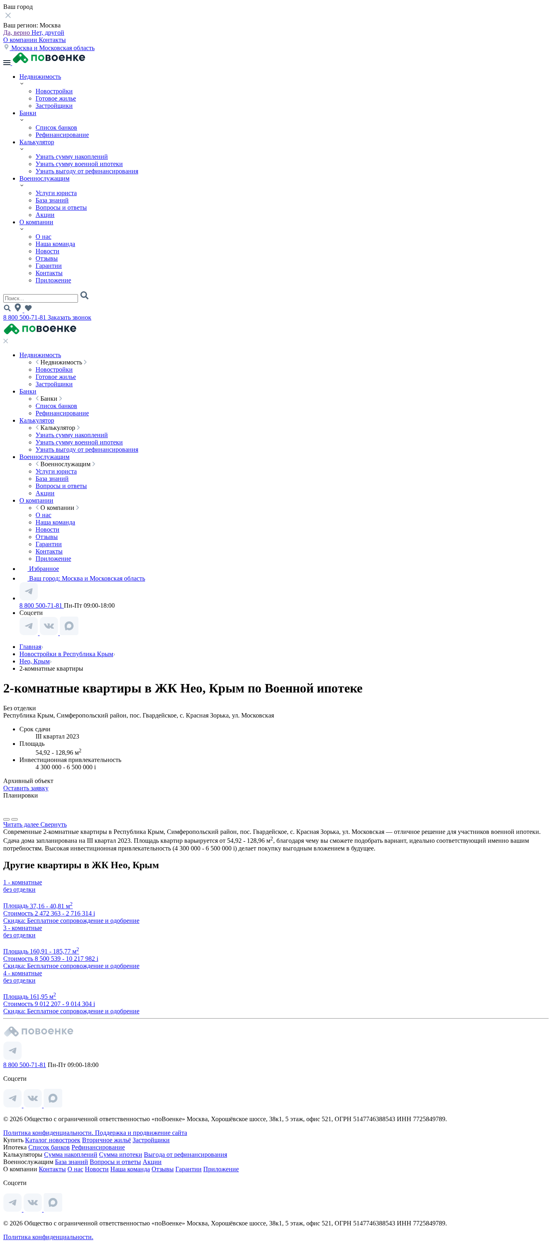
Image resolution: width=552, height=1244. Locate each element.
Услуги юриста (56, 192)
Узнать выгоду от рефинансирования (87, 171)
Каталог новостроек (52, 1140)
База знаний (52, 200)
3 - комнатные (22, 927)
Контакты (52, 39)
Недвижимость (40, 76)
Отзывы (47, 258)
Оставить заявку (25, 788)
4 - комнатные (22, 973)
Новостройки (54, 91)
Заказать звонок (69, 317)
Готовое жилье (56, 98)
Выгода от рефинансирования (185, 1154)
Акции (45, 214)
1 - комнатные (22, 882)
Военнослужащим (44, 178)
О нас (43, 236)
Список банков (56, 127)
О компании (21, 39)
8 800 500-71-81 (25, 317)
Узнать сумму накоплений (72, 156)
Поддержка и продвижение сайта (141, 1132)
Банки (27, 112)
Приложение (53, 280)
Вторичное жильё (106, 1140)
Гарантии (49, 265)
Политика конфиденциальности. (49, 1132)
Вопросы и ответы (61, 207)
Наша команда (55, 243)
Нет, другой (48, 32)
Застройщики (54, 105)
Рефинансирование (62, 134)
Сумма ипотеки (120, 1154)
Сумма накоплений (70, 1154)
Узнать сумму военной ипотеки (79, 163)
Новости (47, 251)
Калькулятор (36, 142)
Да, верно (17, 32)
